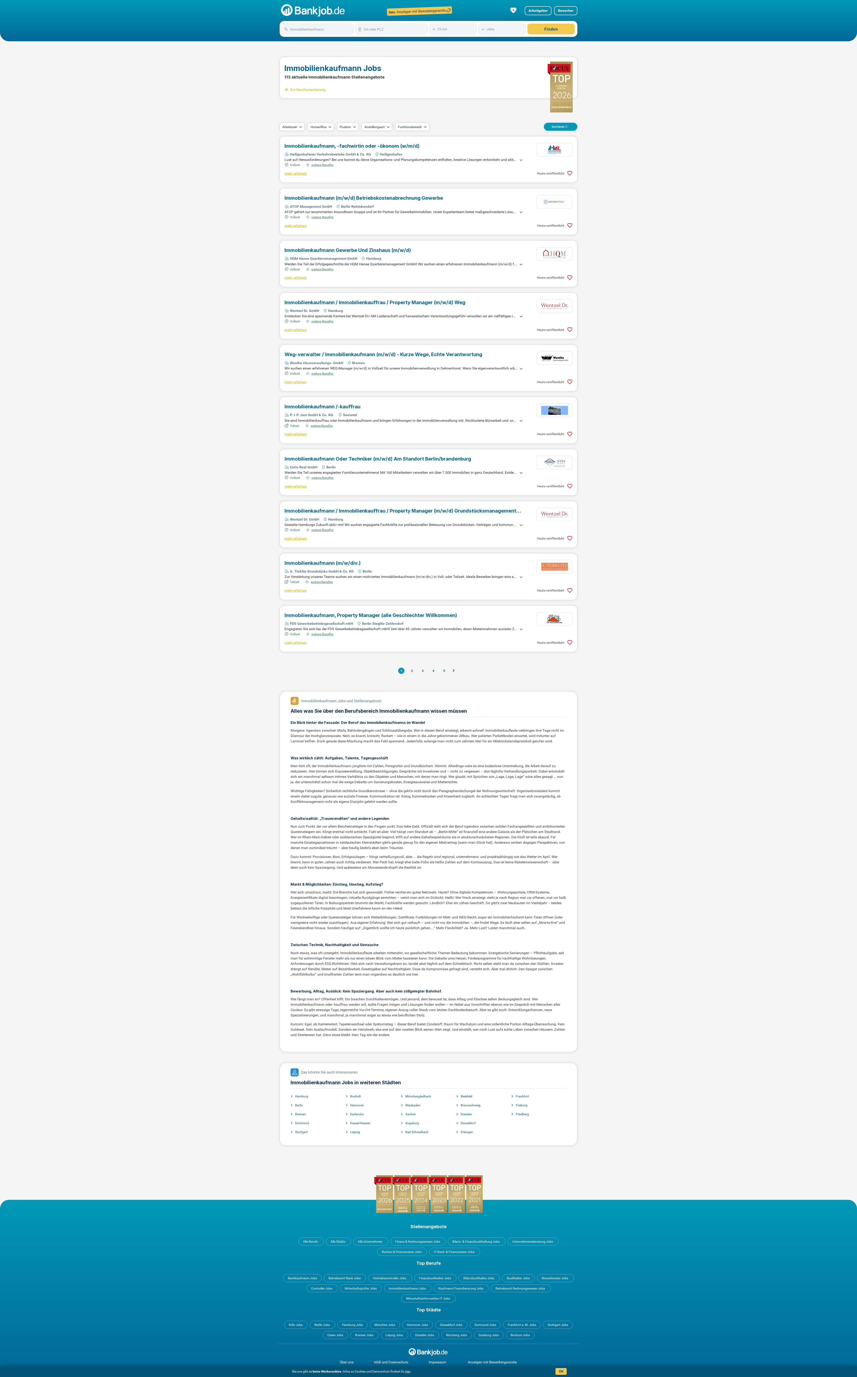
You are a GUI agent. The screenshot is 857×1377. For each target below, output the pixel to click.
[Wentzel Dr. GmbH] (554, 306)
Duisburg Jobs (489, 1335)
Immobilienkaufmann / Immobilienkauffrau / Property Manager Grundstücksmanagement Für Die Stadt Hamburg (400, 511)
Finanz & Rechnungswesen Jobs (417, 1241)
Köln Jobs (296, 1325)
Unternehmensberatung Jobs (532, 1241)
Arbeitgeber (538, 10)
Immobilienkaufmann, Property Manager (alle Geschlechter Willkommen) (371, 615)
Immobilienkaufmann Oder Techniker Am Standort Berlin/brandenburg (378, 459)
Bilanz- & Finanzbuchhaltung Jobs (476, 1241)
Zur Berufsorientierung (307, 89)
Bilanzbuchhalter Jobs (478, 1278)
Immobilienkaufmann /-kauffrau (322, 406)
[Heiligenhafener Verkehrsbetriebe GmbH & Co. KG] (554, 149)
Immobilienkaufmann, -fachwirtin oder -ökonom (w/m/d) (352, 146)
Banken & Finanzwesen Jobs (402, 1252)
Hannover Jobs (417, 1325)
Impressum (437, 1362)
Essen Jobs (335, 1335)
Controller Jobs (321, 1288)
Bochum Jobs (520, 1335)
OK (561, 1371)
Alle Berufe (310, 1241)
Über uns (347, 1362)
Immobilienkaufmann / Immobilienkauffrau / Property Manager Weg (375, 302)
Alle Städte (338, 1241)
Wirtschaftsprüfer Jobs (361, 1288)
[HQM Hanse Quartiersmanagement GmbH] (554, 254)
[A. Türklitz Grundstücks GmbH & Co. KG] (554, 566)
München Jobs (384, 1325)
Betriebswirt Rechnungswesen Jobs (520, 1288)
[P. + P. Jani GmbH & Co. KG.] (554, 410)
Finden (551, 29)
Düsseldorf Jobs (451, 1325)
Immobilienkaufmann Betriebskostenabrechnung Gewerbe (364, 198)
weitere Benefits (322, 165)
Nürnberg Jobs (456, 1335)
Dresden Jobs (424, 1335)
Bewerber (566, 10)
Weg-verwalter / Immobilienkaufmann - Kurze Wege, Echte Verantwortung (383, 354)
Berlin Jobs (322, 1325)
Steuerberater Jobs (555, 1278)
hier (407, 1371)
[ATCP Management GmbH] (554, 201)
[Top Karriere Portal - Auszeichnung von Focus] (428, 1194)
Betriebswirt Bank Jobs (345, 1278)
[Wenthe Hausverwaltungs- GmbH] (554, 358)
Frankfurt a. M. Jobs (522, 1325)
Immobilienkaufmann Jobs (407, 1288)
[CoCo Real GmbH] (554, 462)
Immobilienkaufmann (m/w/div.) (323, 563)
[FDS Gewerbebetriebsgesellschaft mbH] (554, 619)
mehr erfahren (296, 173)
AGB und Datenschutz (391, 1362)
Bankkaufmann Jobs (302, 1278)
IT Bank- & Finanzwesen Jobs (454, 1252)
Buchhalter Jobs (518, 1278)
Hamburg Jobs (352, 1325)
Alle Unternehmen (370, 1241)
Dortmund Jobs (485, 1325)
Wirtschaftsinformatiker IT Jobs (428, 1298)
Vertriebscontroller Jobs (389, 1278)
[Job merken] (569, 173)
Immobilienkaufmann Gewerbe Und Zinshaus (348, 250)
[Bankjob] (313, 10)
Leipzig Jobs (394, 1335)
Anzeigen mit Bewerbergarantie (492, 1362)
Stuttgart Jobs (558, 1325)
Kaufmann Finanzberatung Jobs (460, 1288)
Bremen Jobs (364, 1335)
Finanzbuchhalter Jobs (435, 1278)
